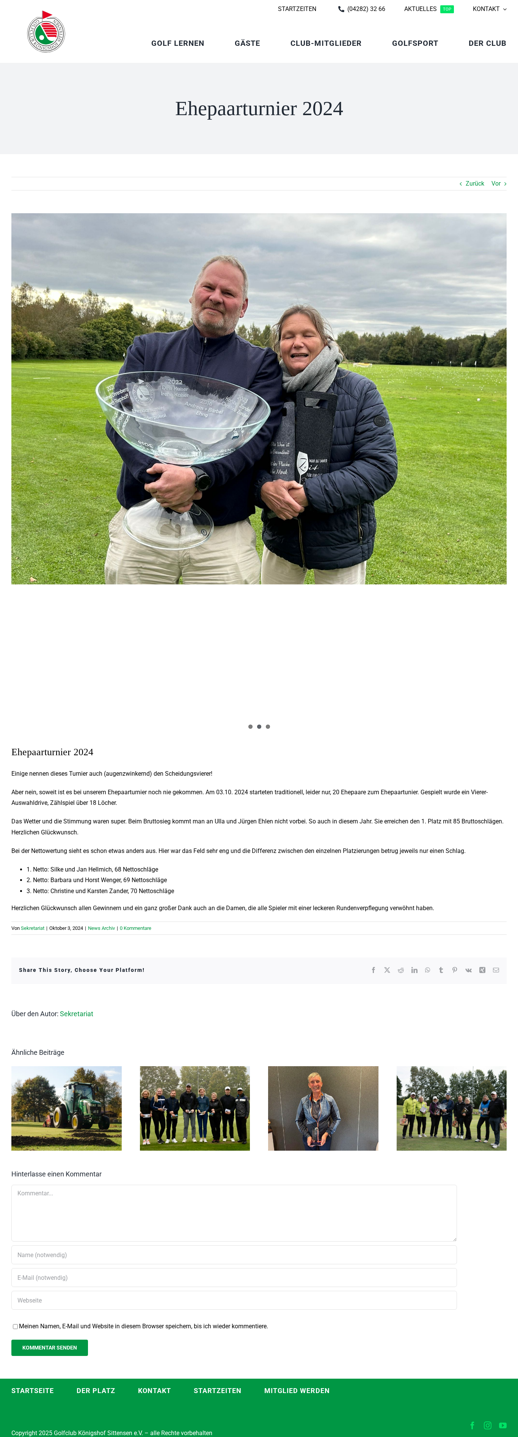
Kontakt (154, 1391)
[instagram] (487, 1425)
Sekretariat (32, 928)
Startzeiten (218, 1391)
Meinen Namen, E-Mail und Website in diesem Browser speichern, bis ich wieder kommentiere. (143, 1326)
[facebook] (472, 1425)
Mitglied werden (297, 1391)
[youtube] (503, 1425)
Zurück (475, 183)
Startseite (32, 1391)
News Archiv (101, 928)
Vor (496, 183)
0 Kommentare (135, 928)
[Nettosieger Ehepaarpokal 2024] (259, 398)
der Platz (96, 1391)
